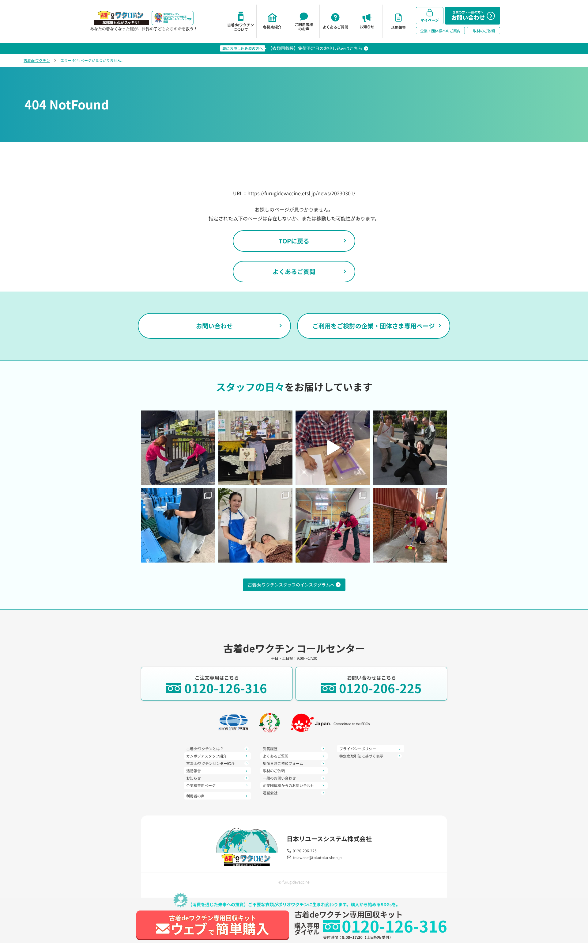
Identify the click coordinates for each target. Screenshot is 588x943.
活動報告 (193, 771)
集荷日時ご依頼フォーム (283, 763)
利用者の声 (195, 796)
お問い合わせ (214, 325)
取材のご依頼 (274, 771)
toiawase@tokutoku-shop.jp (317, 857)
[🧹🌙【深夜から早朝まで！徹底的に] (410, 525)
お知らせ (193, 778)
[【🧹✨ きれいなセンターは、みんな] (178, 447)
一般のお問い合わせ (279, 778)
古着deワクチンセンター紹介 (210, 763)
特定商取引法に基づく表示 (361, 756)
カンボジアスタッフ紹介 (206, 756)
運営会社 (270, 793)
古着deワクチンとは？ (205, 748)
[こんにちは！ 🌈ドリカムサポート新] (178, 525)
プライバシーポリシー (357, 748)
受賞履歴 (270, 748)
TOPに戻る (294, 240)
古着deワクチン (37, 60)
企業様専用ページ (201, 785)
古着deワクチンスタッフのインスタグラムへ (291, 585)
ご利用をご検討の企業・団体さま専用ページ (373, 325)
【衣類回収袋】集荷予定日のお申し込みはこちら (315, 48)
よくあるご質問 (294, 271)
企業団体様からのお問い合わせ (288, 785)
